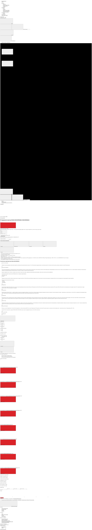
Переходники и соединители (8, 177)
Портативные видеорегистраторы (7, 112)
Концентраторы (18, 135)
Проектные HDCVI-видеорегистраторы (22, 112)
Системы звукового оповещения (7, 164)
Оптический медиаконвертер (8, 110)
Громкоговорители (7, 165)
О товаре (2, 246)
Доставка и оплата (4, 183)
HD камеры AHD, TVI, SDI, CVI (8, 70)
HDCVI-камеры (6, 69)
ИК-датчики (12, 135)
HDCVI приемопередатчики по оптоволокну (10, 105)
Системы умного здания (6, 122)
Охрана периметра (5, 104)
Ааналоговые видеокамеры (8, 117)
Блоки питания (6, 172)
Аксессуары (15, 97)
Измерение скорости (7, 127)
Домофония (4, 91)
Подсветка (6, 130)
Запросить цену (3, 14)
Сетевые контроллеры (7, 146)
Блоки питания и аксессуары (6, 171)
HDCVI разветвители (7, 106)
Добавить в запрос (3, 227)
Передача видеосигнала (11, 104)
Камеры (5, 128)
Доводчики (6, 153)
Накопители (4, 178)
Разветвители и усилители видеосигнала (9, 81)
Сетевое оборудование (6, 133)
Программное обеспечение (11, 80)
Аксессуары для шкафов (7, 170)
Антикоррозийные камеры (20, 97)
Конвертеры (6, 82)
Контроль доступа (7, 124)
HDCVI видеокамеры (7, 116)
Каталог (13, 48)
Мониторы (4, 79)
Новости (4, 13)
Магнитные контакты (23, 135)
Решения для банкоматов (50, 112)
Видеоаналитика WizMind (35, 97)
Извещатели (9, 135)
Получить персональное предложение (5, 240)
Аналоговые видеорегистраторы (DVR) (9, 76)
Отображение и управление (69, 97)
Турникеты (4, 148)
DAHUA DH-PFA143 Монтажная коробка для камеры (9, 367)
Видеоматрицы (6, 99)
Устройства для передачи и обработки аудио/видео (21, 80)
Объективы (64, 97)
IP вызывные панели (7, 157)
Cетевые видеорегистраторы (10, 97)
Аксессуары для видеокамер (8, 85)
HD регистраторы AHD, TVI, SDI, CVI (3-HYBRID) (10, 75)
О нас (4, 8)
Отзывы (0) (30, 246)
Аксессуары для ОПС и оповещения (7, 166)
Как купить (3, 3)
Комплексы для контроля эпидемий (7, 94)
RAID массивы (6, 179)
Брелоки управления (5, 135)
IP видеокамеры (5, 97)
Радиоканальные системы (14, 163)
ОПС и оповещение (5, 159)
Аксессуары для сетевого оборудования (8, 87)
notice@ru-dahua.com (2, 525)
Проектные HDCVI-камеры (30, 112)
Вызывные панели (7, 142)
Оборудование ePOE (49, 97)
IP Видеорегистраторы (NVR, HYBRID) (9, 74)
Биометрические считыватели (8, 139)
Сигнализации (5, 134)
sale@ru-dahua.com (4, 15)
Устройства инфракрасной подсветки (7, 73)
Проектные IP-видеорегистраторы (37, 112)
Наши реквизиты (4, 516)
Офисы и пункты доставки (6, 10)
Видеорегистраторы (14, 73)
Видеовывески (6, 98)
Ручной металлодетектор (29, 93)
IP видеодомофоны (5, 88)
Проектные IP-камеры (44, 112)
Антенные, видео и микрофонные (9, 176)
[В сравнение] (0, 431)
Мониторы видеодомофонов (8, 141)
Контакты (4, 9)
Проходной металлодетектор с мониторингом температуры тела (17, 93)
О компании (3, 7)
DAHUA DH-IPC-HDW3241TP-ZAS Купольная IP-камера (13, 381)
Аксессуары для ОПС (7, 167)
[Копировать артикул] (6, 216)
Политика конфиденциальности (5, 522)
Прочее (4, 181)
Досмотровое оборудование (6, 92)
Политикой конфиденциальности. (17, 498)
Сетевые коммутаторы (7, 111)
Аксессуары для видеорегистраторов (9, 86)
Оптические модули (7, 109)
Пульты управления (5, 80)
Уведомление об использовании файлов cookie (7, 521)
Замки (5, 152)
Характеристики (16, 246)
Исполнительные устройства (6, 151)
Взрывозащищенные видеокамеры (27, 97)
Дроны (43, 97)
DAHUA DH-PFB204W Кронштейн (7, 424)
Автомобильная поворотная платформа (9, 118)
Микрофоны (45, 97)
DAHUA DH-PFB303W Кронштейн (7, 453)
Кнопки (5, 154)
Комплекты (15, 135)
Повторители (27, 135)
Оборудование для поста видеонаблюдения (57, 97)
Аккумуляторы (6, 173)
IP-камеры (6, 68)
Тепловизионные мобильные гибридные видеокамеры (11, 121)
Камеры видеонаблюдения (6, 67)
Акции (2, 182)
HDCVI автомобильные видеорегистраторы (10, 115)
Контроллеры (4, 145)
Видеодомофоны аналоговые (6, 140)
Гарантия (3, 184)
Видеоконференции (40, 97)
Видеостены (6, 100)
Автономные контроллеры (8, 147)
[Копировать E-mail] (7, 15)
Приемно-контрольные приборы (7, 163)
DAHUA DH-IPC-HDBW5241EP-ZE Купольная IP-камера (13, 410)
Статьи (2, 187)
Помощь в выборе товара (5, 508)
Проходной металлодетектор (6, 93)
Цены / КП (4, 4)
